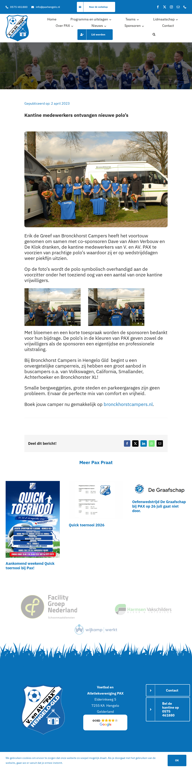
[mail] (178, 6)
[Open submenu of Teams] (138, 19)
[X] (135, 443)
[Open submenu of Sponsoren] (143, 26)
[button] (154, 34)
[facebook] (157, 6)
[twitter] (164, 6)
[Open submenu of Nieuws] (105, 26)
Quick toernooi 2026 (86, 524)
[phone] (184, 6)
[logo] (17, 16)
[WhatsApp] (152, 443)
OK (177, 760)
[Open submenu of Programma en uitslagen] (110, 19)
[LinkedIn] (144, 443)
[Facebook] (127, 443)
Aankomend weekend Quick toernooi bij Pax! (30, 565)
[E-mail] (160, 443)
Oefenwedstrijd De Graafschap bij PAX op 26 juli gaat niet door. (159, 506)
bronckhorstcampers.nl (128, 404)
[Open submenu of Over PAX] (72, 26)
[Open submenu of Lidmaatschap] (177, 19)
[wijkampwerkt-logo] (96, 626)
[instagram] (171, 6)
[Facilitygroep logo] (49, 596)
